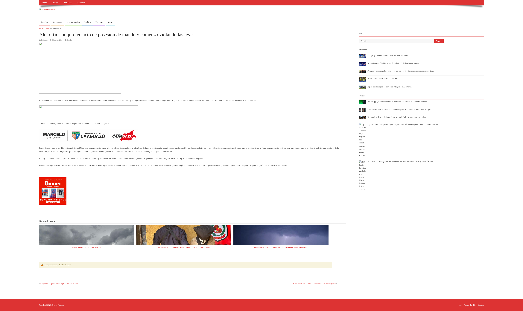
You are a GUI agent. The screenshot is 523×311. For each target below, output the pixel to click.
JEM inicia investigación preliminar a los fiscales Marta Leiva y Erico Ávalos (400, 161)
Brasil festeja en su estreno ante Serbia (383, 78)
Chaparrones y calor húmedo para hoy (86, 247)
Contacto (81, 2)
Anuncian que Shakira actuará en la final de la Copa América (393, 63)
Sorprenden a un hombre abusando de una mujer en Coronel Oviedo (184, 247)
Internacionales (73, 22)
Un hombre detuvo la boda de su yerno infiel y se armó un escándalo (396, 117)
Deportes (99, 22)
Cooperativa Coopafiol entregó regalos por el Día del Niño (59, 284)
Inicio (44, 2)
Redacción (44, 40)
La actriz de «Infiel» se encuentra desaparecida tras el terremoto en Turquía (399, 109)
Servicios (68, 2)
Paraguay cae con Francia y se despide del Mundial (389, 55)
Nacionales (57, 22)
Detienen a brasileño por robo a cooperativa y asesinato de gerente (314, 284)
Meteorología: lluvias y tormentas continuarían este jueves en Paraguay (281, 247)
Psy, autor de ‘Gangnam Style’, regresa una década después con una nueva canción (402, 124)
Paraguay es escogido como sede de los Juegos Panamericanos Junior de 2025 (400, 71)
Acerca (55, 2)
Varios (110, 22)
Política (87, 22)
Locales (44, 22)
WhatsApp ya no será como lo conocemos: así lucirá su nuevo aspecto (397, 101)
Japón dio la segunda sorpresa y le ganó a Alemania (389, 87)
